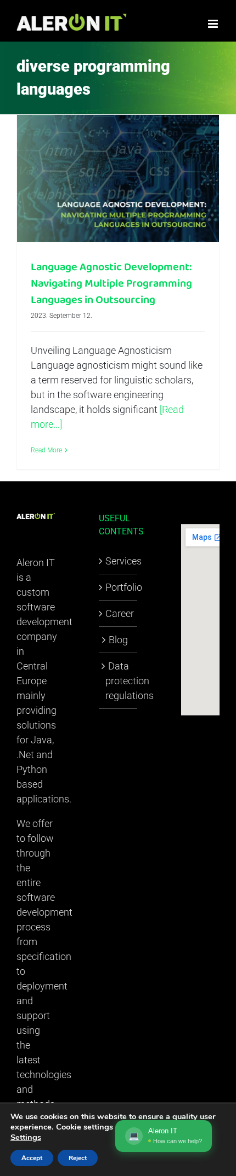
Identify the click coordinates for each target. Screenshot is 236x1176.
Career (118, 613)
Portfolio (118, 587)
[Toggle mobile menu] (214, 24)
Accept (31, 1158)
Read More (46, 450)
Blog (118, 639)
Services (118, 561)
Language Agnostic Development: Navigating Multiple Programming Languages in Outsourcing (111, 283)
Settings (25, 1137)
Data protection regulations (118, 680)
